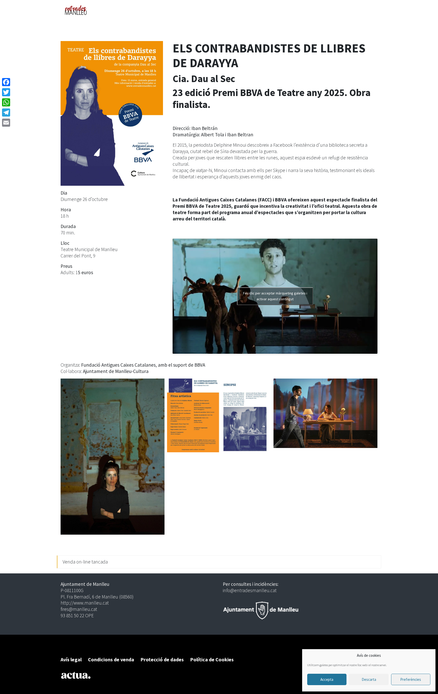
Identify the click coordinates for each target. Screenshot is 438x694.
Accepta (326, 679)
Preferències (410, 679)
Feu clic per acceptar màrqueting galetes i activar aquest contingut (275, 296)
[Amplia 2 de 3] (264, 385)
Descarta (369, 679)
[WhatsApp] (6, 102)
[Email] (6, 123)
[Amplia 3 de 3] (370, 385)
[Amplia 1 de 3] (157, 385)
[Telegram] (6, 112)
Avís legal (71, 659)
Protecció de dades (162, 659)
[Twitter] (6, 92)
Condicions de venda (111, 659)
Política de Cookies (212, 659)
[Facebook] (6, 82)
